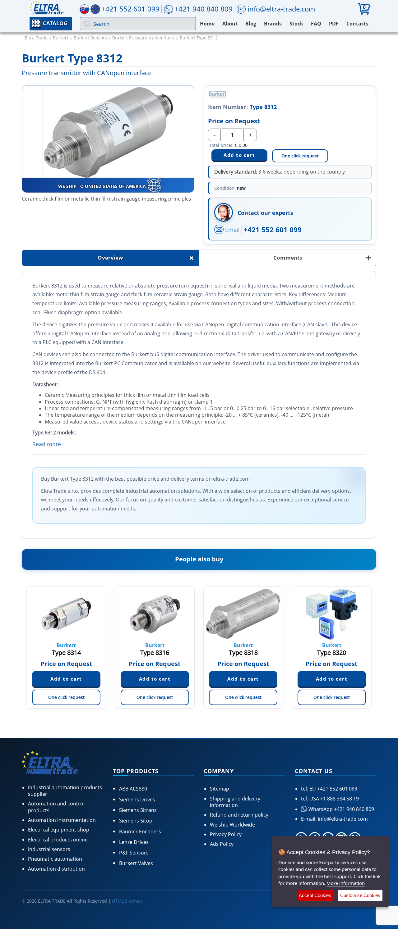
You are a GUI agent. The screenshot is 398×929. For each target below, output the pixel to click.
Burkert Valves (136, 863)
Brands (273, 23)
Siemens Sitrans (138, 810)
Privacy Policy (226, 834)
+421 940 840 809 (203, 8)
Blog (250, 23)
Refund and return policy (239, 814)
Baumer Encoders (140, 831)
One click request (300, 156)
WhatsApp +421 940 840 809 (340, 809)
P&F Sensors (134, 852)
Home (207, 23)
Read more (46, 444)
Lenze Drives (134, 842)
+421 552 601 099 (272, 229)
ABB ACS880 (133, 788)
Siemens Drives (137, 799)
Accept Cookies (315, 895)
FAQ (316, 23)
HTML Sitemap (127, 901)
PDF (334, 23)
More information (345, 883)
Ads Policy (222, 844)
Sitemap (219, 788)
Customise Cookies (360, 895)
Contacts (357, 23)
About (230, 23)
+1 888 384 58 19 (339, 798)
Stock (296, 23)
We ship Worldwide (232, 824)
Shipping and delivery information (235, 802)
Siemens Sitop (135, 820)
